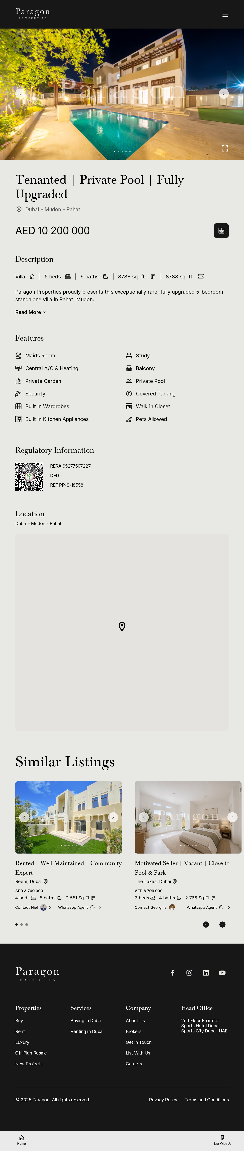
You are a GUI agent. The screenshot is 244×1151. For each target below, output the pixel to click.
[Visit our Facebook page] (172, 972)
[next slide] (224, 93)
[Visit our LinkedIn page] (206, 972)
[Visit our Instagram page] (189, 972)
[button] (115, 152)
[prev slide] (20, 93)
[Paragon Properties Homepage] (65, 14)
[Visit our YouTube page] (222, 972)
